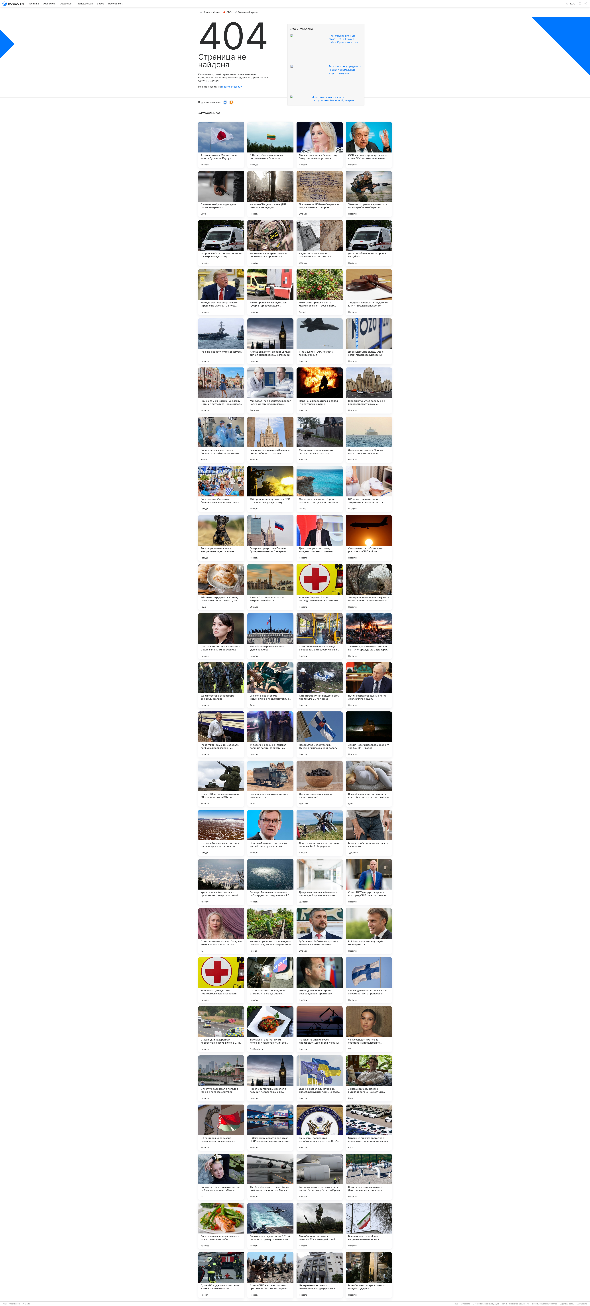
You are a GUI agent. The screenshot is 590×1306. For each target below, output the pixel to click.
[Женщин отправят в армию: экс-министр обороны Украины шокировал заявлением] (369, 194)
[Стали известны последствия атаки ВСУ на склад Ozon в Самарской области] (270, 980)
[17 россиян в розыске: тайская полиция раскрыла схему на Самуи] (270, 734)
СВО (229, 12)
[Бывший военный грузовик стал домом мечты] (270, 784)
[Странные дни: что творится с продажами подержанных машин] (369, 1128)
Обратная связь (567, 1304)
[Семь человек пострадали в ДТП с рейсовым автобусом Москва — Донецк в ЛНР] (320, 636)
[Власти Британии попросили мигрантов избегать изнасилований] (270, 587)
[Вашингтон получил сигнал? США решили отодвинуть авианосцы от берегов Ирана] (270, 1226)
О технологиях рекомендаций (486, 1304)
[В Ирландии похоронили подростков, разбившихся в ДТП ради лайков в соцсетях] (221, 1029)
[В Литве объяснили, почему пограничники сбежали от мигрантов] (270, 145)
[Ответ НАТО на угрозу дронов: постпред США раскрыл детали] (369, 882)
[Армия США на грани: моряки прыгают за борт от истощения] (270, 1275)
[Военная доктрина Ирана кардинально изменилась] (369, 1226)
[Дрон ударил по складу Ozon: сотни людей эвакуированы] (369, 341)
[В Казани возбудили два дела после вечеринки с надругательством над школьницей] (221, 194)
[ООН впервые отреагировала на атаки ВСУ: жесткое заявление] (369, 145)
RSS (456, 1304)
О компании (14, 1304)
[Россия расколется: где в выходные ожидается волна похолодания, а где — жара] (221, 538)
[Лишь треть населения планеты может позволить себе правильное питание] (221, 1226)
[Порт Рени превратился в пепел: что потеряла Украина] (320, 390)
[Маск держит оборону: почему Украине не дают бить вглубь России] (221, 292)
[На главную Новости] (15, 3)
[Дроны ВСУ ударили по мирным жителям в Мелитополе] (221, 1275)
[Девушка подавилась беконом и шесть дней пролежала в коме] (320, 882)
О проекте (465, 1304)
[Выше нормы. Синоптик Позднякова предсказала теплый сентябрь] (221, 489)
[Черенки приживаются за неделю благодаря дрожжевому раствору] (270, 931)
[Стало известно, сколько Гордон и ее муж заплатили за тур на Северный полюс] (221, 931)
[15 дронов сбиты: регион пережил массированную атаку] (221, 243)
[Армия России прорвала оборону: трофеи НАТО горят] (369, 734)
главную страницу (231, 86)
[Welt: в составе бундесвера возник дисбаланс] (221, 685)
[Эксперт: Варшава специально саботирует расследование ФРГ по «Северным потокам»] (270, 882)
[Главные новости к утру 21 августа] (221, 341)
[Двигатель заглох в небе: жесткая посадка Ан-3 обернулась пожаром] (320, 833)
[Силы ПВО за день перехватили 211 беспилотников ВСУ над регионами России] (221, 784)
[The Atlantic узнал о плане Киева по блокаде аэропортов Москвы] (270, 1177)
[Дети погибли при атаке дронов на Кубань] (369, 243)
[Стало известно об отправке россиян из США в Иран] (369, 538)
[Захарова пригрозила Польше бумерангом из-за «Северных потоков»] (270, 538)
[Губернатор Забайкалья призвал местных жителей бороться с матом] (320, 931)
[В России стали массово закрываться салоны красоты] (369, 489)
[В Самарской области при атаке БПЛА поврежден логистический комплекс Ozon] (270, 1128)
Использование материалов (544, 1304)
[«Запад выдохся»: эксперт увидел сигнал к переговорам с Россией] (270, 341)
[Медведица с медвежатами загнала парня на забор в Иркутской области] (320, 440)
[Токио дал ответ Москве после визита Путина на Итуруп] (221, 145)
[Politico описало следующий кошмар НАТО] (369, 931)
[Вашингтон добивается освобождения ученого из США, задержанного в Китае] (320, 1128)
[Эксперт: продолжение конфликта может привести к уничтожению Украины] (369, 587)
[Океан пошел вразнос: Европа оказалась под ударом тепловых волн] (320, 489)
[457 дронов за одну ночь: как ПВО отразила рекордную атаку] (270, 489)
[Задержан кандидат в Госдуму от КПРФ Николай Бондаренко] (369, 292)
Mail (5, 1304)
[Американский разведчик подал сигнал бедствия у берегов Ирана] (320, 1177)
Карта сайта (581, 1304)
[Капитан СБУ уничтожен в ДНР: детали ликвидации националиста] (270, 194)
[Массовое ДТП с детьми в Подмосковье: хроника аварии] (221, 980)
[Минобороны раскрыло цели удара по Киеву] (270, 636)
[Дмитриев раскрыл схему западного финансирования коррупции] (320, 538)
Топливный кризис (248, 12)
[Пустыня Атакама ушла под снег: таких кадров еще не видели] (221, 833)
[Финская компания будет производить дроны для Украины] (320, 1029)
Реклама (26, 1304)
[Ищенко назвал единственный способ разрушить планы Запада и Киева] (320, 1078)
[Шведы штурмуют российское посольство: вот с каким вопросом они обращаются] (369, 390)
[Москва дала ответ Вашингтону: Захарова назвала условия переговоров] (320, 145)
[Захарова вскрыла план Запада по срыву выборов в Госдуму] (270, 440)
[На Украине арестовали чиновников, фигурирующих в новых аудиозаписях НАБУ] (320, 1275)
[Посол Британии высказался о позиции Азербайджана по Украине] (270, 1078)
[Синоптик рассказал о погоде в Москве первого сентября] (221, 1078)
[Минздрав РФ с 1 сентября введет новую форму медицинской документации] (270, 390)
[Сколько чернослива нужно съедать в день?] (320, 784)
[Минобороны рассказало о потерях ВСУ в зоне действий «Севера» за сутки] (320, 1226)
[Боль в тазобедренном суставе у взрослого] (369, 833)
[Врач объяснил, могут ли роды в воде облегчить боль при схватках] (369, 784)
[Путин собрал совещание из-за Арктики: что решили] (369, 685)
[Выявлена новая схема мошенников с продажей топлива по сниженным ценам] (270, 685)
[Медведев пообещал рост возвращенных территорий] (320, 980)
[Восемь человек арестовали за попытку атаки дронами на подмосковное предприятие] (270, 243)
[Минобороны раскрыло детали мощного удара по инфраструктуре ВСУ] (369, 1275)
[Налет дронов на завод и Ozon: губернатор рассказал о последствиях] (270, 292)
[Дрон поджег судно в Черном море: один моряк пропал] (369, 440)
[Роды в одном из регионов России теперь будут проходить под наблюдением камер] (221, 440)
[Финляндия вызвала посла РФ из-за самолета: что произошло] (369, 980)
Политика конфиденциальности (515, 1304)
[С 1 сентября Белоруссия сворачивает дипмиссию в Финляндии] (221, 1128)
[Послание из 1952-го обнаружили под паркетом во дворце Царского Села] (320, 194)
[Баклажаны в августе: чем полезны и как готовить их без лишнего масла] (270, 1029)
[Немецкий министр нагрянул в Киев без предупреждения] (270, 833)
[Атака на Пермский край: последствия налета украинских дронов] (320, 587)
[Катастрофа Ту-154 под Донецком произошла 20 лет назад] (320, 685)
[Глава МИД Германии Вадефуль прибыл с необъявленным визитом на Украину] (221, 734)
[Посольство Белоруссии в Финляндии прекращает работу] (320, 734)
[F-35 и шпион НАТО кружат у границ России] (320, 341)
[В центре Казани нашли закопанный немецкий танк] (320, 243)
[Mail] (4, 3)
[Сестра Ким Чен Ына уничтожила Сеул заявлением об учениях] (221, 636)
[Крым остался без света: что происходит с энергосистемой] (221, 882)
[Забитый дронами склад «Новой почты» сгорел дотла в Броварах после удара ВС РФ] (369, 636)
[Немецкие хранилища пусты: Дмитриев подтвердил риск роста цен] (369, 1177)
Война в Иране (211, 12)
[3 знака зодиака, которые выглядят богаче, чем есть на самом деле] (369, 1078)
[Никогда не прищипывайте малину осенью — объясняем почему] (320, 292)
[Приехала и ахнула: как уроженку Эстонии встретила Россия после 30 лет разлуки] (221, 390)
